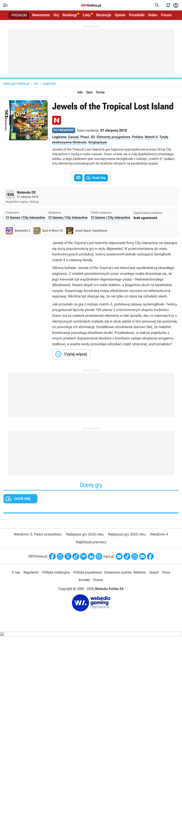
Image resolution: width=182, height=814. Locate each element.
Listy (87, 15)
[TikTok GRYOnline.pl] (75, 556)
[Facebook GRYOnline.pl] (52, 556)
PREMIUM (19, 15)
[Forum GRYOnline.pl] (99, 556)
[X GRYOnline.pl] (68, 556)
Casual (73, 137)
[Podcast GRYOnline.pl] (83, 556)
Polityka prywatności (87, 572)
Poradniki (136, 15)
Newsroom (41, 15)
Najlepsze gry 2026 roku (84, 534)
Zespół (154, 572)
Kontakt (84, 580)
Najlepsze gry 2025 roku (127, 534)
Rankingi (70, 15)
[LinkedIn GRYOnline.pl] (91, 556)
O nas (16, 572)
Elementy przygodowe (113, 137)
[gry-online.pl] (91, 5)
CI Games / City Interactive (25, 217)
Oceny (100, 92)
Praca (166, 572)
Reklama (139, 572)
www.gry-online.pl (16, 83)
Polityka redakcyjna (55, 572)
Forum (166, 15)
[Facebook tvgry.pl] (150, 556)
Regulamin (31, 572)
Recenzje (103, 15)
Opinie (120, 15)
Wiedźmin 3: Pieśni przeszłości (37, 534)
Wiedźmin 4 (159, 534)
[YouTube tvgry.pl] (119, 556)
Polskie (137, 137)
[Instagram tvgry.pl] (134, 556)
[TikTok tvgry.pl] (127, 556)
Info (80, 92)
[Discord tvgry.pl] (142, 556)
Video (153, 15)
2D (93, 137)
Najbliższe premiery (91, 542)
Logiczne (49, 83)
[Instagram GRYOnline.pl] (60, 556)
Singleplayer (97, 142)
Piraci (84, 137)
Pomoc (98, 580)
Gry (56, 15)
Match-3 (151, 137)
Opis (89, 92)
